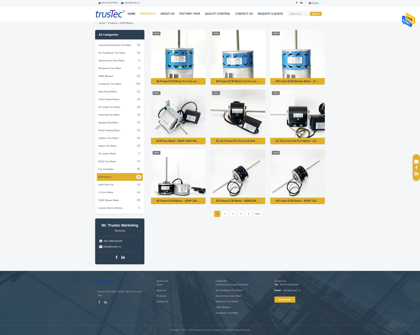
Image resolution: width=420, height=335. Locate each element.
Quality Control (218, 13)
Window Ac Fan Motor (227, 301)
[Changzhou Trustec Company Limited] (110, 14)
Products (148, 13)
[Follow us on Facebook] (416, 167)
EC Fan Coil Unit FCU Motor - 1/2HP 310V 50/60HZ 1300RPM (297, 141)
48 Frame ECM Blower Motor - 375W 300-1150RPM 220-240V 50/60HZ (297, 81)
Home (132, 13)
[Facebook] (296, 3)
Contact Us (244, 13)
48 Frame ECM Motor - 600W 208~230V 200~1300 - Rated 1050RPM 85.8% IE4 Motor (238, 200)
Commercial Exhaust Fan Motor (232, 284)
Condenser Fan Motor (227, 312)
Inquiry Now (285, 299)
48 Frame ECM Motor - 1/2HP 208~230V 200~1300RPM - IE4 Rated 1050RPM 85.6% (178, 200)
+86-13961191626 (112, 241)
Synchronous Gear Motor (229, 296)
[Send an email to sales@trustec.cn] (416, 161)
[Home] (96, 23)
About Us (167, 13)
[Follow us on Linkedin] (416, 173)
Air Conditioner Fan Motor (229, 290)
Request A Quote (270, 13)
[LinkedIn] (301, 3)
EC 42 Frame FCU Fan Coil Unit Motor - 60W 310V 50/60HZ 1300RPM (238, 141)
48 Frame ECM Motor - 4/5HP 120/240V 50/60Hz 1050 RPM (297, 200)
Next (257, 213)
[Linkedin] (123, 257)
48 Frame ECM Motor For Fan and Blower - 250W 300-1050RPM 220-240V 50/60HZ (238, 81)
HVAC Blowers (223, 307)
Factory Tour (189, 13)
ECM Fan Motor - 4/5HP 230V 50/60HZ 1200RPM (178, 141)
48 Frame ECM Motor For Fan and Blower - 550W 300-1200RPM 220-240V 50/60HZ (178, 81)
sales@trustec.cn (131, 3)
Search (316, 13)
